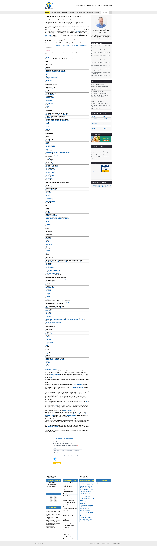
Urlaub (85, 520)
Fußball (64, 510)
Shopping (65, 534)
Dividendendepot (67, 498)
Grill (91, 495)
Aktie (90, 483)
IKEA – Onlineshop (95, 108)
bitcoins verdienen (87, 486)
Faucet (87, 491)
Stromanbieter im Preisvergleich (98, 149)
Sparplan (85, 519)
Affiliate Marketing (67, 482)
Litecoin (86, 503)
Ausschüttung (83, 484)
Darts (64, 493)
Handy (83, 496)
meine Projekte (57, 12)
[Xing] (51, 500)
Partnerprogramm (67, 525)
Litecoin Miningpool (67, 523)
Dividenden (88, 487)
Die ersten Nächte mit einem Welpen (99, 93)
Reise (64, 529)
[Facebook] (51, 497)
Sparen (81, 519)
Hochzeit (87, 496)
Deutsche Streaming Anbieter (97, 84)
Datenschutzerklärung (105, 543)
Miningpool (90, 503)
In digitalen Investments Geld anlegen (99, 103)
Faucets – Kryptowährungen (69, 504)
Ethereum (83, 491)
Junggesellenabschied (87, 498)
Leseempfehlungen (84, 502)
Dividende (82, 487)
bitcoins (83, 486)
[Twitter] (55, 497)
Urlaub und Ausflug (67, 538)
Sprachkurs (82, 520)
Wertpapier (90, 520)
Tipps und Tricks (67, 536)
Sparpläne (89, 519)
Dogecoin (91, 489)
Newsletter (72, 12)
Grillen (81, 496)
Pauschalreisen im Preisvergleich (98, 151)
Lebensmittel (82, 500)
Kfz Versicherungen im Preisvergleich (99, 152)
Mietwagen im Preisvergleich (97, 154)
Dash (91, 486)
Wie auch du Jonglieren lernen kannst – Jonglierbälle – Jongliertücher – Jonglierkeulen (100, 97)
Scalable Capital (83, 517)
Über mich (64, 12)
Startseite (47, 12)
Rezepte (65, 532)
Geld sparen (66, 513)
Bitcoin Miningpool (67, 491)
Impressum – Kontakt (78, 387)
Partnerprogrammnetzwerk (85, 506)
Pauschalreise (87, 510)
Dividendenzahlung (84, 489)
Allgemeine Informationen (69, 489)
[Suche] (110, 12)
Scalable (89, 515)
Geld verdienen (84, 493)
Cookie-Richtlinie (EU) (116, 543)
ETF (81, 491)
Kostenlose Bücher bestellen (97, 91)
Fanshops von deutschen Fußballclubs (99, 86)
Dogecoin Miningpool (68, 500)
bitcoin (88, 484)
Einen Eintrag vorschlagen (82, 45)
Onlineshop (82, 505)
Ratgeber (65, 527)
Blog (52, 12)
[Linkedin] (55, 500)
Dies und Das (66, 495)
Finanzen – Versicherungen (69, 508)
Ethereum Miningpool (68, 502)
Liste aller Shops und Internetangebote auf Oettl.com (87, 12)
